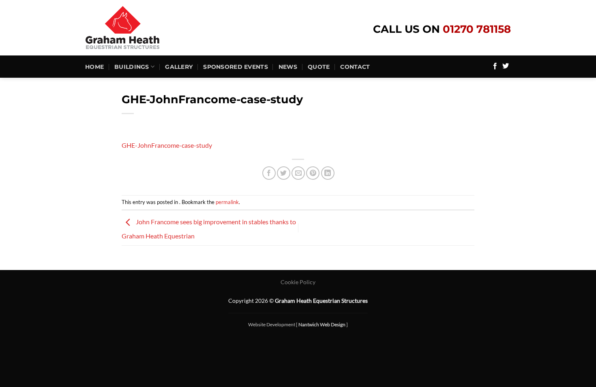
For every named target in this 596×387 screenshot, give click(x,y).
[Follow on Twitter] (505, 66)
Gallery (179, 66)
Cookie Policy (298, 282)
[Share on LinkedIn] (327, 173)
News (288, 66)
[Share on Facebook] (269, 173)
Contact (355, 66)
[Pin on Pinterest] (312, 173)
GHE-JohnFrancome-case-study (167, 145)
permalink (227, 202)
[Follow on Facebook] (495, 66)
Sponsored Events (235, 66)
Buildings (131, 66)
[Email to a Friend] (298, 173)
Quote (319, 66)
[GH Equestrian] (138, 27)
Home (94, 66)
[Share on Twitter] (283, 173)
